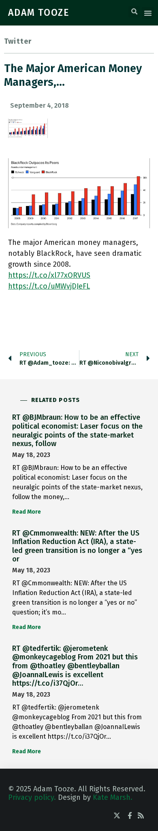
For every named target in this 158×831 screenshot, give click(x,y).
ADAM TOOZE (39, 12)
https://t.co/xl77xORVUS (49, 275)
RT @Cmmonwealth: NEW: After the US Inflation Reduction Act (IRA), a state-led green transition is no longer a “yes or (77, 546)
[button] (134, 11)
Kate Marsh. (112, 797)
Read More (26, 511)
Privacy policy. (32, 797)
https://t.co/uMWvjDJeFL (49, 286)
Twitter (18, 41)
